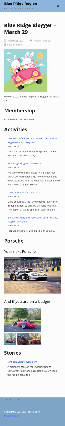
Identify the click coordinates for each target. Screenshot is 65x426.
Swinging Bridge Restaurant (22, 361)
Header (38, 40)
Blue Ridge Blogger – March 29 (24, 163)
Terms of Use (11, 399)
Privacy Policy (11, 415)
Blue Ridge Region (20, 4)
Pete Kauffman (15, 44)
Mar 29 (46, 40)
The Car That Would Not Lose (24, 192)
